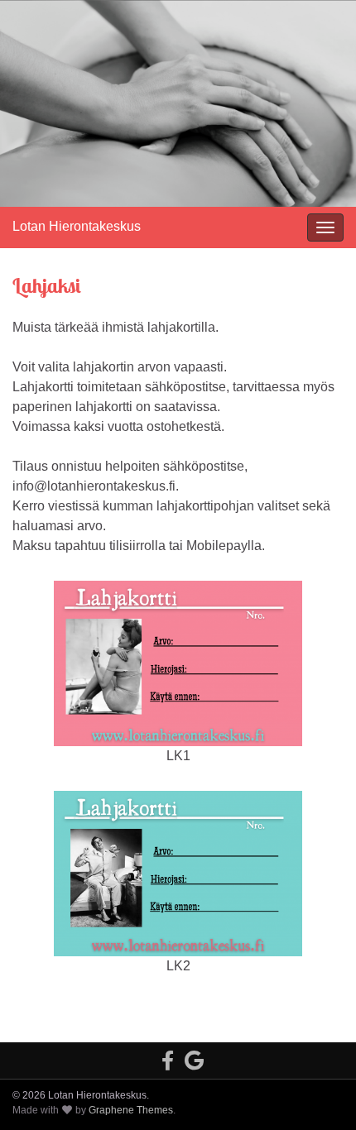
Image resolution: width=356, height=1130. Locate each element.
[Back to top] (318, 1092)
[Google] (194, 1059)
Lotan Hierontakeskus (76, 226)
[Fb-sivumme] (167, 1059)
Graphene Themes (131, 1110)
